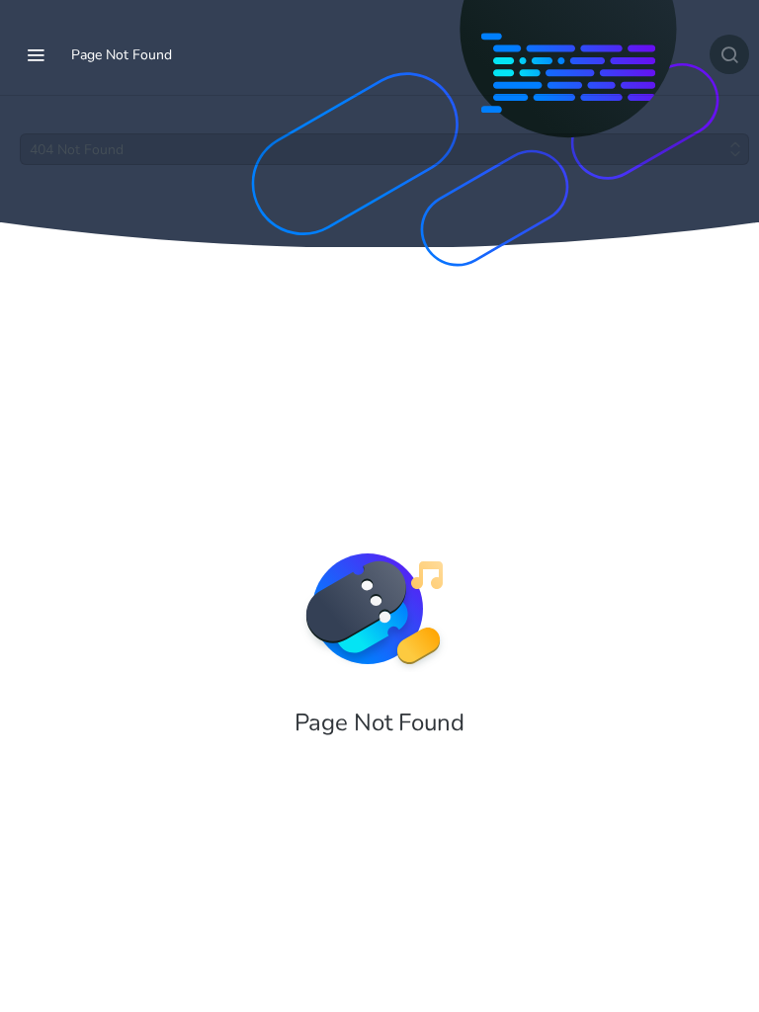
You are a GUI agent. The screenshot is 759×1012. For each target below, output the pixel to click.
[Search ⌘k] (729, 54)
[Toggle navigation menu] (35, 54)
